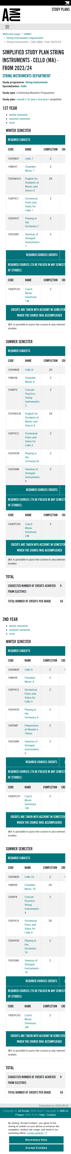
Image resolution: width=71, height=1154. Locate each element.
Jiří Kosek (23, 1111)
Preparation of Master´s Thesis (31, 729)
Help (42, 1115)
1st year (31, 99)
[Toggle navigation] (7, 26)
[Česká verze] (66, 2)
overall (20, 99)
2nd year (43, 99)
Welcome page (11, 34)
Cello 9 (29, 669)
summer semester (19, 119)
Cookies (51, 1115)
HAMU (27, 34)
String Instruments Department (24, 38)
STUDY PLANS (61, 9)
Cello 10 (29, 877)
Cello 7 (29, 158)
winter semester (18, 115)
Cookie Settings (35, 1133)
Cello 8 (29, 370)
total (12, 122)
